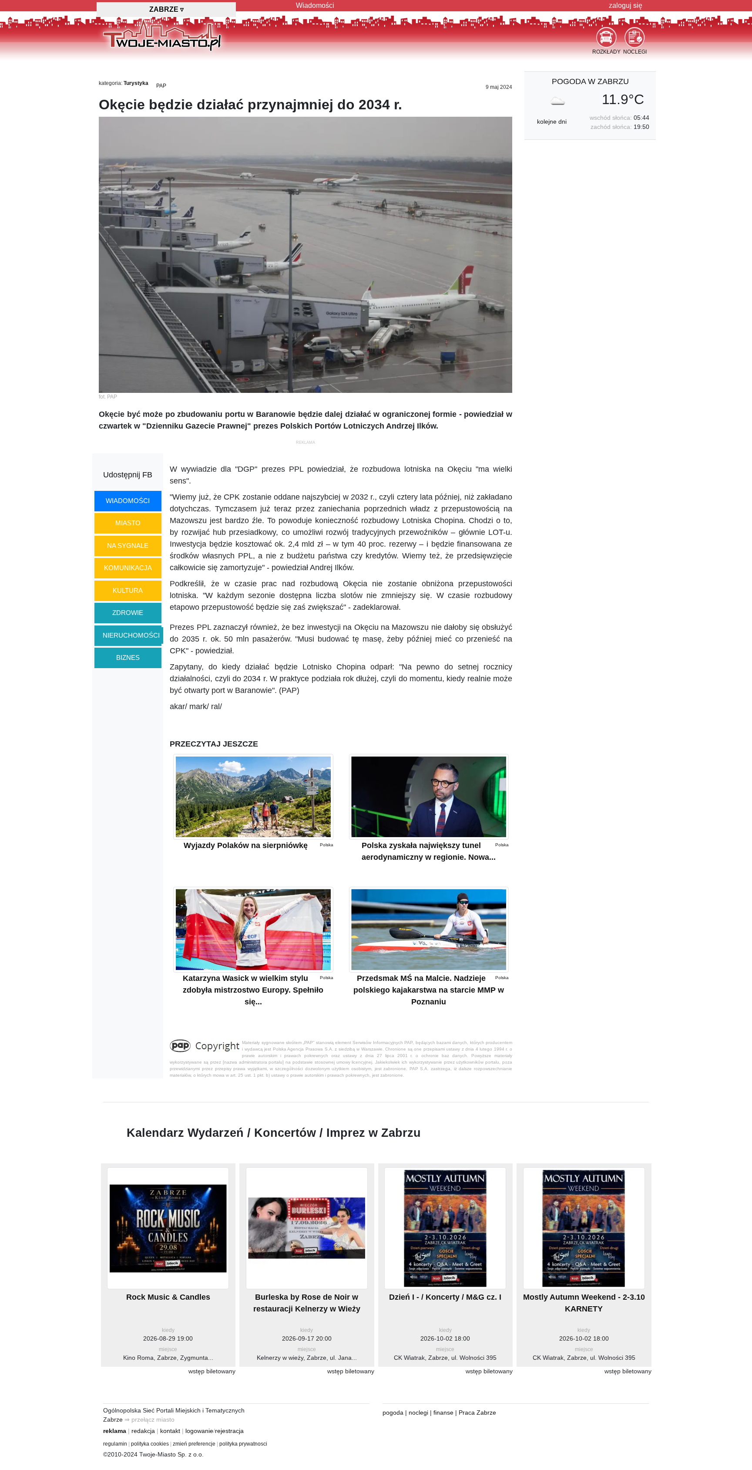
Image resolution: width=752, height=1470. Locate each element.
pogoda (393, 1412)
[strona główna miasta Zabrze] (162, 34)
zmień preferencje (194, 1444)
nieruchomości (131, 635)
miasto (128, 523)
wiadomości (128, 500)
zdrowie (127, 612)
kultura (128, 590)
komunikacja (128, 567)
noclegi (418, 1412)
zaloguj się (625, 5)
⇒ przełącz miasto (149, 1419)
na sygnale (127, 545)
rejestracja (229, 1430)
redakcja (143, 1430)
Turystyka (136, 83)
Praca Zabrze (477, 1412)
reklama (114, 1430)
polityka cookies (150, 1444)
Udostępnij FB (127, 474)
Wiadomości (315, 5)
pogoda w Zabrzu (590, 81)
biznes (128, 657)
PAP (161, 86)
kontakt (170, 1430)
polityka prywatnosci (243, 1444)
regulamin (115, 1444)
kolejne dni (552, 121)
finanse (443, 1412)
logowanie (199, 1430)
